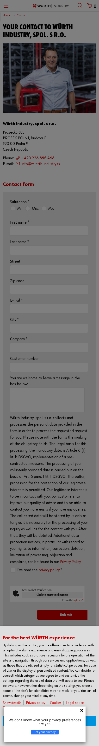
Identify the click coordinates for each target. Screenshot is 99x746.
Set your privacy (45, 732)
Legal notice (75, 703)
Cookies (56, 703)
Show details (12, 703)
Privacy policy (35, 703)
